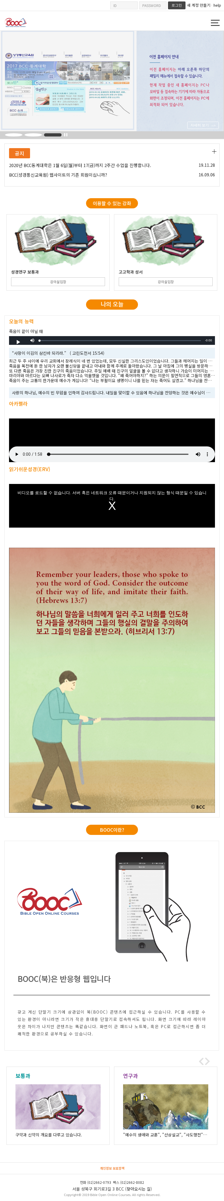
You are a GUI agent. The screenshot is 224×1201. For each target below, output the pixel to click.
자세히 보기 (199, 125)
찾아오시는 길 (138, 1189)
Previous (201, 1061)
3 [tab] (53, 134)
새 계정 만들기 (198, 5)
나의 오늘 (112, 304)
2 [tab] (33, 134)
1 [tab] (14, 134)
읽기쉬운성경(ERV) (29, 469)
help (217, 5)
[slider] (120, 340)
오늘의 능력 (21, 321)
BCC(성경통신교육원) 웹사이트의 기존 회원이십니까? (58, 175)
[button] (32, 340)
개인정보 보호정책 (112, 1168)
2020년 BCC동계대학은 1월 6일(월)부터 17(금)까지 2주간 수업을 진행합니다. (80, 165)
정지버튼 (65, 134)
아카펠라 (18, 403)
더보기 (214, 151)
